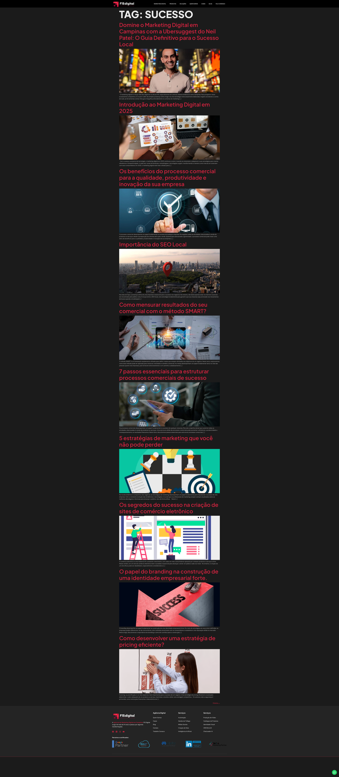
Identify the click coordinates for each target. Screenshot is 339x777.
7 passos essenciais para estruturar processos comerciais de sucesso (164, 374)
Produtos (173, 4)
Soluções (183, 4)
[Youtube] (123, 732)
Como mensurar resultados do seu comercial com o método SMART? (163, 307)
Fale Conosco (220, 4)
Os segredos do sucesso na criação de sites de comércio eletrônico (168, 507)
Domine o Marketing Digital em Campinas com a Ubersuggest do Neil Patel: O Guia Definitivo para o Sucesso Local (169, 34)
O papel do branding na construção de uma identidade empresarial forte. (168, 574)
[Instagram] (120, 732)
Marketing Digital (160, 4)
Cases (203, 4)
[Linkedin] (116, 732)
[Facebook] (113, 732)
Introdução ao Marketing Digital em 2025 (164, 107)
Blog (210, 4)
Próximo (216, 703)
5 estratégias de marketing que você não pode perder (166, 441)
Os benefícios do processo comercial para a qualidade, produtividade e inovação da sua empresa (167, 177)
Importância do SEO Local (153, 244)
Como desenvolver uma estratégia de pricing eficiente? (167, 641)
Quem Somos (194, 4)
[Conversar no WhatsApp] (334, 772)
